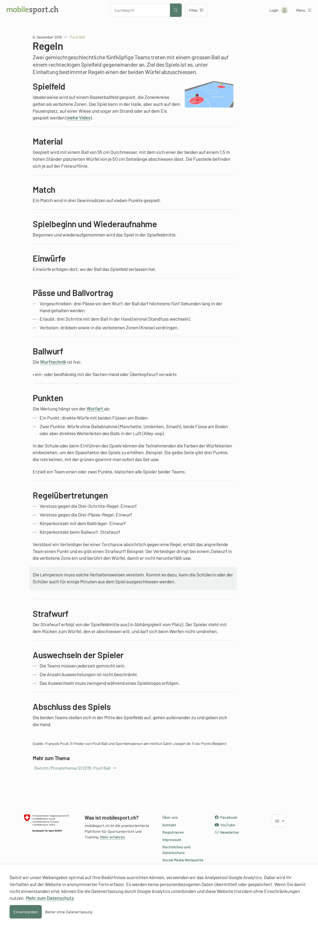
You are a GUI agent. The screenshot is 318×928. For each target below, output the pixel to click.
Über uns (170, 817)
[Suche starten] (176, 10)
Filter (193, 10)
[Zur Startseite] (33, 10)
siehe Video (79, 117)
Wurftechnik (53, 362)
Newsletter (229, 832)
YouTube (227, 824)
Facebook (228, 817)
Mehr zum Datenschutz (50, 898)
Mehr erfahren (112, 837)
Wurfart (95, 408)
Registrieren (173, 832)
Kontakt (169, 824)
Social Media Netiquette (182, 859)
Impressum (171, 839)
